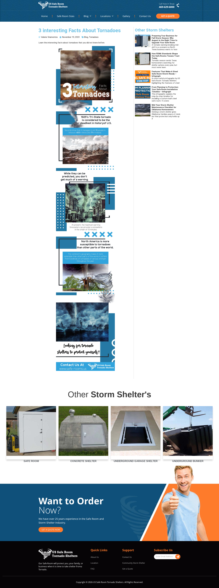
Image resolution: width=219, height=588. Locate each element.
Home (44, 16)
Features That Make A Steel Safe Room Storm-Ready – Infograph (165, 73)
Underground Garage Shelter (136, 461)
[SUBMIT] (177, 556)
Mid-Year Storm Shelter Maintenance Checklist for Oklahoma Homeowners (164, 107)
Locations (105, 16)
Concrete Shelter (83, 461)
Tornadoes (93, 37)
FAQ (92, 568)
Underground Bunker (187, 461)
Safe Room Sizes (65, 16)
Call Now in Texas (166, 3)
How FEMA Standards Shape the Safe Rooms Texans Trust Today (165, 56)
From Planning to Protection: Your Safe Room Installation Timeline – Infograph (165, 89)
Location (94, 563)
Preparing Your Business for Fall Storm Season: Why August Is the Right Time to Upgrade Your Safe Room (164, 39)
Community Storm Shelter (133, 563)
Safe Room (31, 461)
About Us (95, 557)
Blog (86, 16)
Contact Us (145, 16)
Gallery (126, 16)
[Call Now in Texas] (178, 5)
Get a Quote (127, 568)
